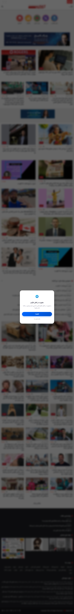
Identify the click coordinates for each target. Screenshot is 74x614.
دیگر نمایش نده (37, 319)
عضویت (37, 314)
